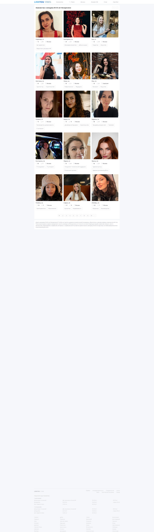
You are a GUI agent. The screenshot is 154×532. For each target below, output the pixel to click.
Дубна (61, 517)
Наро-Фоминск (116, 525)
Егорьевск (88, 521)
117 (66, 205)
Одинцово (62, 523)
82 (94, 163)
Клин (35, 521)
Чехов (87, 517)
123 (94, 205)
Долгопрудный (116, 519)
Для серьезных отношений (69, 500)
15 (38, 121)
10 (91, 215)
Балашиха (88, 523)
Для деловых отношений (40, 500)
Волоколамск (115, 517)
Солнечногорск (90, 531)
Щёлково (36, 529)
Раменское (63, 525)
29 (66, 42)
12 (38, 42)
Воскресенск (89, 527)
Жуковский (89, 519)
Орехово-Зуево (64, 521)
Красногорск (63, 527)
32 (94, 42)
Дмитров (36, 525)
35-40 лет (94, 502)
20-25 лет (65, 502)
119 (38, 205)
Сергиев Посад (38, 527)
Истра (113, 523)
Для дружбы (37, 502)
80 (94, 121)
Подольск (36, 519)
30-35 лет (94, 500)
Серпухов (62, 519)
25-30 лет (65, 504)
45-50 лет (115, 500)
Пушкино (114, 521)
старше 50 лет (116, 502)
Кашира (114, 529)
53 (66, 163)
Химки (87, 525)
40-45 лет (94, 504)
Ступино (36, 517)
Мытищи (36, 531)
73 (66, 121)
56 (94, 83)
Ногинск (62, 529)
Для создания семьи (39, 504)
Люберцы (114, 527)
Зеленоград (115, 531)
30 (66, 83)
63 (38, 163)
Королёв (88, 529)
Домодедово (63, 531)
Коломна (36, 523)
